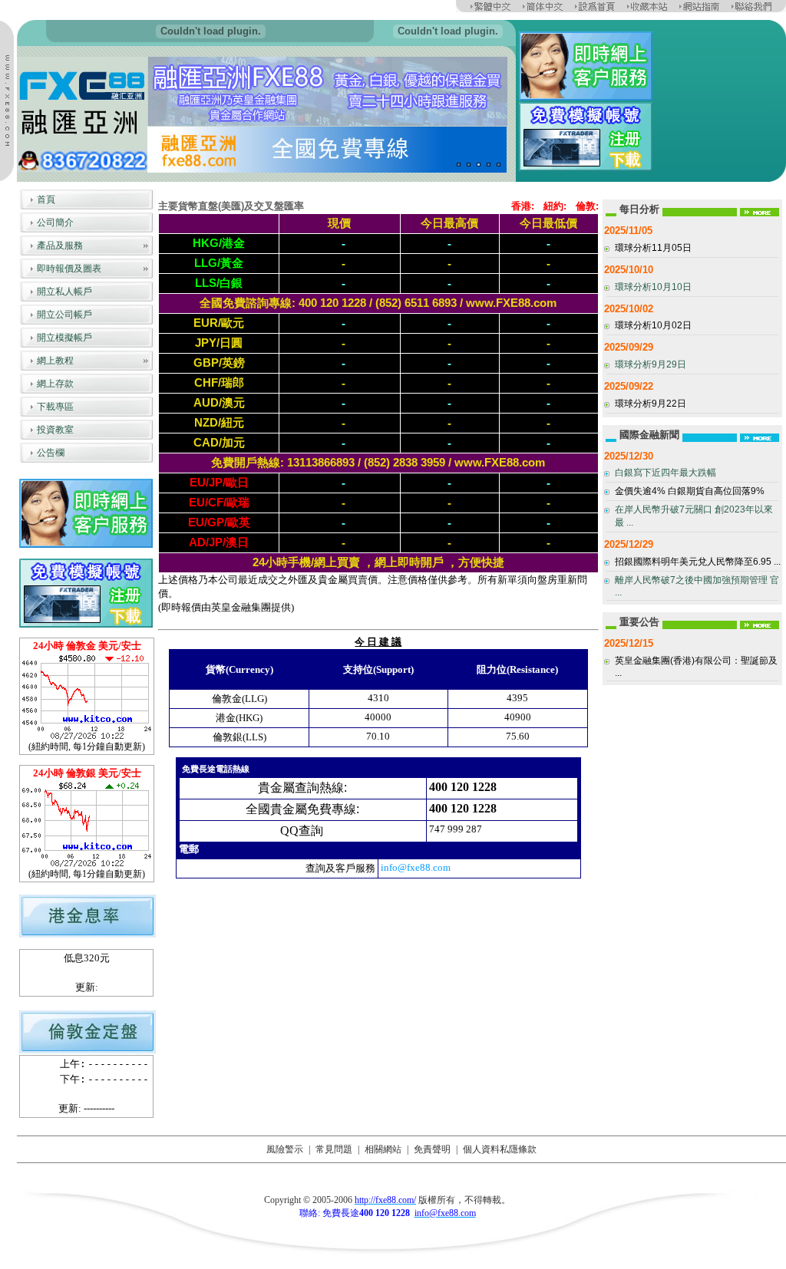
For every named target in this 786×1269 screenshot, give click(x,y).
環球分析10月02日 (653, 325)
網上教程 (55, 360)
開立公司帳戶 (64, 314)
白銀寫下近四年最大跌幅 (665, 472)
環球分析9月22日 (650, 403)
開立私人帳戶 (64, 291)
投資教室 (55, 429)
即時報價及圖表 (69, 268)
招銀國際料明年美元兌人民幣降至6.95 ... (698, 561)
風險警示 (284, 1149)
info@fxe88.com (416, 867)
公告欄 (50, 452)
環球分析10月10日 (653, 287)
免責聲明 (432, 1149)
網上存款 (55, 383)
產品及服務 (60, 245)
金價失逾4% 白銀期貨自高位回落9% (690, 491)
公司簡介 (55, 222)
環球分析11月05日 (653, 247)
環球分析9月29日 (650, 364)
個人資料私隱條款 (500, 1149)
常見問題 (333, 1149)
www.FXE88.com (511, 303)
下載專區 (55, 406)
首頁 (46, 199)
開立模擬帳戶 (64, 337)
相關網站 (383, 1149)
